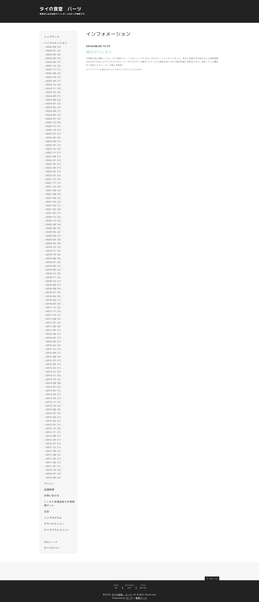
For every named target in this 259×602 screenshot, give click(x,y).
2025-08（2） (54, 73)
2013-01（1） (54, 424)
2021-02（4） (54, 209)
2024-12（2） (54, 84)
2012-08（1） (54, 435)
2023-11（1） (54, 126)
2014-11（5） (54, 375)
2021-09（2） (54, 190)
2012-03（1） (54, 439)
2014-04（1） (54, 394)
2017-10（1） (54, 315)
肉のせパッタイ (99, 52)
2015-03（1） (54, 364)
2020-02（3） (54, 243)
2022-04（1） (54, 167)
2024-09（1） (54, 96)
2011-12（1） (54, 447)
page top (213, 579)
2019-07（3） (54, 262)
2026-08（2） (54, 46)
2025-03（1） (54, 80)
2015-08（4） (54, 356)
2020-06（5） (54, 228)
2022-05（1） (54, 164)
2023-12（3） (54, 122)
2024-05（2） (54, 107)
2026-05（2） (54, 58)
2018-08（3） (54, 288)
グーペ (129, 598)
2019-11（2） (54, 250)
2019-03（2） (54, 269)
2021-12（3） (54, 179)
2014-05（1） (54, 390)
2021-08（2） (54, 194)
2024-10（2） (54, 92)
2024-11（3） (54, 88)
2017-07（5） (54, 322)
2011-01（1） (54, 466)
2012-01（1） (54, 443)
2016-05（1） (54, 337)
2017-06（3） (54, 326)
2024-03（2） (54, 115)
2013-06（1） (54, 417)
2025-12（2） (54, 65)
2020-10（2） (54, 220)
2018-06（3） (54, 296)
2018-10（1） (54, 281)
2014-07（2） (54, 386)
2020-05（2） (54, 232)
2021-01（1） (54, 213)
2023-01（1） (54, 145)
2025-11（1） (54, 69)
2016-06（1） (54, 333)
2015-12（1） (54, 349)
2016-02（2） (54, 345)
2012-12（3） (54, 428)
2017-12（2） (54, 307)
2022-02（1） (54, 171)
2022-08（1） (54, 156)
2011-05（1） (54, 458)
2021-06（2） (54, 198)
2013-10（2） (54, 405)
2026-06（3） (54, 54)
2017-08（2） (54, 318)
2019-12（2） (54, 247)
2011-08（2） (54, 454)
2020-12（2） (54, 217)
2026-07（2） (54, 50)
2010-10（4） (54, 470)
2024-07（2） (54, 103)
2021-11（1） (54, 182)
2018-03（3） (54, 303)
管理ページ (141, 598)
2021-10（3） (54, 186)
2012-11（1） (54, 432)
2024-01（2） (54, 118)
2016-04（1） (54, 341)
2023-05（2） (54, 137)
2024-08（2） (54, 99)
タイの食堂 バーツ (60, 9)
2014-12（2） (54, 371)
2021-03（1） (54, 205)
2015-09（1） (54, 352)
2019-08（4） (54, 258)
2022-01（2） (54, 175)
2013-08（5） (54, 409)
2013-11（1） (54, 402)
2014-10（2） (54, 379)
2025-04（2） (54, 77)
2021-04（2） (54, 201)
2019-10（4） (54, 254)
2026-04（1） (54, 62)
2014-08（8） (54, 383)
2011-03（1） (54, 462)
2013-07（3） (54, 413)
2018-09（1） (54, 284)
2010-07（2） (54, 473)
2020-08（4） (54, 224)
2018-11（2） (54, 277)
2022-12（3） (54, 148)
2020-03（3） (54, 239)
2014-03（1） (54, 398)
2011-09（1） (54, 451)
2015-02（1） (54, 368)
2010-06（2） (54, 477)
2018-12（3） (54, 273)
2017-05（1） (54, 330)
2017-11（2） (54, 311)
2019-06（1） (54, 266)
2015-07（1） (54, 360)
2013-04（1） (54, 420)
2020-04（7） (54, 235)
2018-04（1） (54, 300)
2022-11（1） (54, 152)
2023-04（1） (54, 141)
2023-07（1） (54, 133)
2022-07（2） (54, 160)
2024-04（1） (54, 111)
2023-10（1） (54, 130)
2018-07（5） (54, 292)
